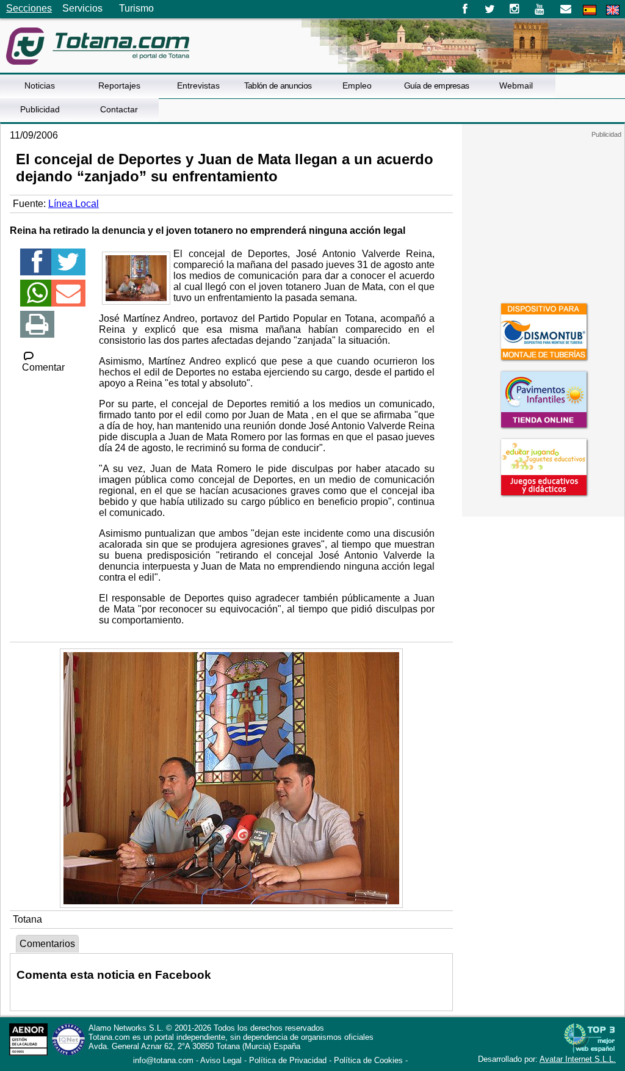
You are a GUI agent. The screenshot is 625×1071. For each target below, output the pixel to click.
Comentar (43, 367)
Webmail (516, 85)
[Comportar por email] (68, 298)
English (612, 10)
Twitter (489, 9)
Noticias (39, 85)
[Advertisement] (543, 215)
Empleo (357, 85)
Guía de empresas (436, 85)
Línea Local (73, 203)
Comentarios (47, 943)
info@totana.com (163, 1060)
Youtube (540, 9)
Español (589, 10)
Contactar (119, 109)
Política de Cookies (368, 1060)
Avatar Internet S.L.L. (578, 1059)
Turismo (136, 8)
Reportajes (119, 85)
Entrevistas (198, 85)
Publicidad (40, 109)
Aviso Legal (221, 1060)
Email (565, 9)
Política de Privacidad (288, 1060)
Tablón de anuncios (277, 85)
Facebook (464, 9)
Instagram (514, 9)
